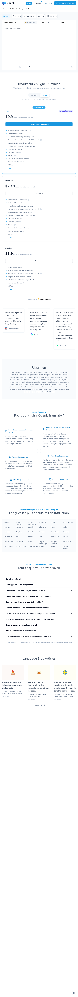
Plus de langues (65, 547)
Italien (30, 542)
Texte (7, 16)
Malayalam (8, 537)
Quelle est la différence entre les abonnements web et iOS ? (30, 636)
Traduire (6, 9)
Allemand (42, 527)
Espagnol (42, 522)
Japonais (31, 527)
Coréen (65, 527)
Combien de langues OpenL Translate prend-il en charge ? (29, 596)
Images (18, 16)
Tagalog (19, 532)
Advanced (38, 3)
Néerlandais (55, 537)
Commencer (39, 261)
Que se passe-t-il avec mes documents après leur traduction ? (30, 619)
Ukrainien (19, 542)
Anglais (7, 522)
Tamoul (30, 532)
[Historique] (72, 67)
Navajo (41, 546)
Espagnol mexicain (54, 543)
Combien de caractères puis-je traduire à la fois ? (25, 590)
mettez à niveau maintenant (65, 3)
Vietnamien (66, 532)
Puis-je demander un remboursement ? (21, 631)
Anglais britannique (43, 543)
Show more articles (39, 705)
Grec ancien (67, 542)
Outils (12, 9)
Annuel (44, 95)
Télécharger (20, 9)
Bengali (42, 532)
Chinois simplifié (19, 523)
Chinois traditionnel (32, 523)
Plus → (10, 289)
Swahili (53, 546)
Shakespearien (33, 546)
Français (7, 527)
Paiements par (33, 299)
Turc (17, 537)
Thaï (40, 537)
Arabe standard (68, 522)
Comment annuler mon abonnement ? (21, 625)
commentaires (67, 643)
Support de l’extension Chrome (18, 159)
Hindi (53, 522)
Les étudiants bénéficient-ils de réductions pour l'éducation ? (30, 613)
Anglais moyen (21, 546)
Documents (30, 16)
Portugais (19, 527)
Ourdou (7, 532)
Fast (30, 3)
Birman (30, 537)
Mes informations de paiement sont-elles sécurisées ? (27, 608)
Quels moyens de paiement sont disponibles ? (24, 602)
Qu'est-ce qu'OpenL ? (14, 579)
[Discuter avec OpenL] (74, 993)
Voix (42, 16)
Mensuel (34, 95)
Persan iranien (9, 542)
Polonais (65, 537)
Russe (53, 527)
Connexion (48, 3)
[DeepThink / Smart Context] (24, 67)
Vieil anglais (8, 546)
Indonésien (55, 532)
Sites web (53, 16)
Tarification (29, 9)
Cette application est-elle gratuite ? (20, 585)
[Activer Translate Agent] (20, 67)
